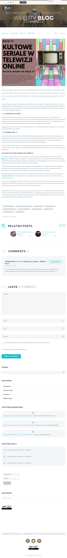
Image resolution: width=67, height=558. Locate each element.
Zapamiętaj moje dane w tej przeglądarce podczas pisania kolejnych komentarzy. (27, 342)
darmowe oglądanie (8, 206)
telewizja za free (48, 209)
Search (63, 372)
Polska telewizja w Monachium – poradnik (18, 450)
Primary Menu (62, 8)
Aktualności (5, 33)
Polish (51, 1)
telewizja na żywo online (9, 209)
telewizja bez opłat (50, 206)
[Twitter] (10, 2)
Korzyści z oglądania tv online (42, 434)
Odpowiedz (55, 261)
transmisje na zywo (8, 212)
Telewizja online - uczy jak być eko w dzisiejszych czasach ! (17, 415)
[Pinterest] (13, 2)
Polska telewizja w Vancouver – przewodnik (19, 463)
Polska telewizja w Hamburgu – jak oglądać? (19, 456)
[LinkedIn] (12, 216)
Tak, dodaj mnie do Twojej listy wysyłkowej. (15, 349)
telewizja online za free (24, 209)
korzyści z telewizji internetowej (24, 206)
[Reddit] (14, 216)
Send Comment (11, 356)
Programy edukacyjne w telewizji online (44, 415)
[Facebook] (8, 2)
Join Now (23, 2)
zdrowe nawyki (19, 212)
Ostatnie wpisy (14, 33)
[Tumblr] (10, 216)
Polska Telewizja (38, 206)
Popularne (23, 33)
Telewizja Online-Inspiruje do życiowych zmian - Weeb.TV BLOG (18, 434)
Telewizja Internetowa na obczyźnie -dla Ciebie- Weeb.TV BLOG (18, 425)
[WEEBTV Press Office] (7, 507)
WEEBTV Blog (31, 33)
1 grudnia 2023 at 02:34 (10, 265)
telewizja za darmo (37, 209)
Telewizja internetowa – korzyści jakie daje (46, 425)
